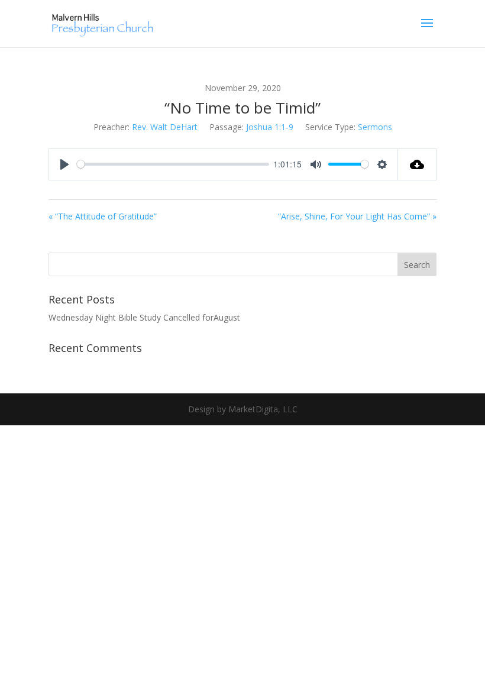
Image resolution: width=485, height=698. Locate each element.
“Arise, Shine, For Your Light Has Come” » (357, 216)
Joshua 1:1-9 (269, 127)
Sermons (375, 127)
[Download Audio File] (417, 164)
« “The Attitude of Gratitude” (102, 216)
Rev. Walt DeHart (165, 127)
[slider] (173, 164)
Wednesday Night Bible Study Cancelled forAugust (144, 317)
